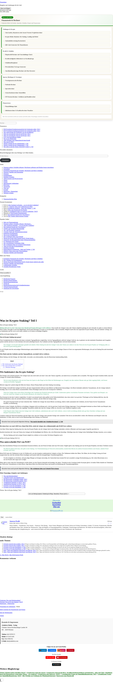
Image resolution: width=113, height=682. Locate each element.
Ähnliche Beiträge (9, 367)
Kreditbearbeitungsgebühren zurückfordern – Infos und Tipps (85, 672)
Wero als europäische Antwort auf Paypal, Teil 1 (17, 135)
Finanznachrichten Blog (10, 199)
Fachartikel (7, 169)
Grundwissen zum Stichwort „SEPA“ (49, 674)
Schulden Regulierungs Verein (12, 266)
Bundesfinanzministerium (11, 282)
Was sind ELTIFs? (9, 142)
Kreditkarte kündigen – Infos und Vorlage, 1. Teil (21, 208)
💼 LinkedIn (43, 650)
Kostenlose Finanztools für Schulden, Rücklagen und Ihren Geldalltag (23, 170)
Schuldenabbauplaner (11, 62)
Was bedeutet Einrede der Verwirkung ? (19, 214)
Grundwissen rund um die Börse (56, 672)
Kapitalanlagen (8, 175)
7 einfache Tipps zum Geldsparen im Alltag (20, 206)
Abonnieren (5, 160)
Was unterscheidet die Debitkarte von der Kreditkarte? (19, 132)
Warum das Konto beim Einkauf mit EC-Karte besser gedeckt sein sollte (24, 262)
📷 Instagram (61, 650)
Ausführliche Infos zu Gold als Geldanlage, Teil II (24, 211)
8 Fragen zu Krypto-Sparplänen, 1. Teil (14, 487)
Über (2, 517)
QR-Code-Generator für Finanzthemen (16, 45)
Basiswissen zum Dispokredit (65, 676)
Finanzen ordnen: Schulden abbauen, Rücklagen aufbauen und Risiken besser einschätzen (29, 167)
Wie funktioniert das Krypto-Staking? (12, 364)
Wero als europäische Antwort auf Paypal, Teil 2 (17, 134)
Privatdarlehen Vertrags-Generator (15, 67)
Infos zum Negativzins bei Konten (17, 210)
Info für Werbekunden (6, 612)
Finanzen (6, 174)
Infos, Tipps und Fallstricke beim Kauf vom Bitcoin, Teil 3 (20, 552)
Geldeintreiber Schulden (10, 265)
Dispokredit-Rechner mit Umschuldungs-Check (18, 54)
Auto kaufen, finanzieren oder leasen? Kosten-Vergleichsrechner (23, 32)
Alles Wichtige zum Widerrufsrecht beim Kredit (17, 140)
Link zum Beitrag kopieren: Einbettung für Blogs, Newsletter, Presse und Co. (48, 493)
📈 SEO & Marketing (61, 657)
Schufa (5, 182)
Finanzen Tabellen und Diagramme (13, 172)
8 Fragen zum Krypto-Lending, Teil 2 (14, 544)
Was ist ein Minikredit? (10, 139)
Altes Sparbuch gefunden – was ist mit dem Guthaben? (23, 205)
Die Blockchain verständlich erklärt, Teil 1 (15, 481)
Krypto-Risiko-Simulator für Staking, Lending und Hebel (21, 36)
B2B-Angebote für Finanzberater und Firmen (12, 609)
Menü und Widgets (5, 8)
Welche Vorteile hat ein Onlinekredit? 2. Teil (16, 143)
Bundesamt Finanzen (9, 279)
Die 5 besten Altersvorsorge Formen (18, 216)
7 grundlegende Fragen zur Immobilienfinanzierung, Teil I (78, 674)
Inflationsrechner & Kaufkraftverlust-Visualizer (19, 110)
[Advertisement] (53, 304)
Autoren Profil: (15, 521)
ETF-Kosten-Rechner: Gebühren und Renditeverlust (20, 97)
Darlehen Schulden (9, 177)
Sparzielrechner (9, 88)
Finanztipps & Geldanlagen (7, 606)
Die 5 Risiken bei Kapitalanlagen (13, 260)
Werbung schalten (9, 193)
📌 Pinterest (70, 650)
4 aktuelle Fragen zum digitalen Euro (14, 477)
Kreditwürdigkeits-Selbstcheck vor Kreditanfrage (19, 58)
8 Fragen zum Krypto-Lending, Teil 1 (14, 545)
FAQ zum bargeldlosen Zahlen (12, 137)
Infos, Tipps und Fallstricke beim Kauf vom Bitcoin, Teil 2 (20, 550)
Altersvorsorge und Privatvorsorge (13, 178)
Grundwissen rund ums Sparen (36, 672)
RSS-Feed (6, 185)
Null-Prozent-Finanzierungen (18, 213)
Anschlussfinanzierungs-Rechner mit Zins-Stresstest (20, 71)
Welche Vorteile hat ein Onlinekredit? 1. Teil (16, 145)
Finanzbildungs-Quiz (11, 106)
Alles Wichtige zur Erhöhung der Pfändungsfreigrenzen (39, 676)
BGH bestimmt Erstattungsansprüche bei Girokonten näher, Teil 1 (22, 131)
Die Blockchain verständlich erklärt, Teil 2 (15, 479)
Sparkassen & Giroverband (11, 288)
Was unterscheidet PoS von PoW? (11, 365)
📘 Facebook (52, 650)
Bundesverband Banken (10, 280)
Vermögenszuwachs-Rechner (13, 80)
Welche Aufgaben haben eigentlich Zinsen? (13, 672)
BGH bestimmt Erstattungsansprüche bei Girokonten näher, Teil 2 (22, 129)
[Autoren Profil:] (4, 524)
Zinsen (5, 180)
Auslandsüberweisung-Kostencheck (15, 41)
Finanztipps (3, 2)
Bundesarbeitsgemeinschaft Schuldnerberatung (17, 285)
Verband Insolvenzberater (11, 287)
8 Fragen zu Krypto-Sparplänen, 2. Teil (14, 485)
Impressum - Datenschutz (11, 191)
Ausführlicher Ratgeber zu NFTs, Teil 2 (15, 482)
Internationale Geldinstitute (11, 183)
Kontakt (6, 190)
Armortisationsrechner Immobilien (15, 92)
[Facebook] (108, 523)
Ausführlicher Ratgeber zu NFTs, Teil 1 (15, 484)
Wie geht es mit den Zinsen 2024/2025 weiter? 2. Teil (18, 147)
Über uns (6, 188)
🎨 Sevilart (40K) (50, 657)
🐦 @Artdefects (56, 664)
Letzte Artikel (8, 517)
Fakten (2, 615)
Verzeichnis (7, 186)
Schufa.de (6, 283)
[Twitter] (111, 523)
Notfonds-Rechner (10, 84)
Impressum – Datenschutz (7, 603)
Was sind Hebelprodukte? (11, 476)
